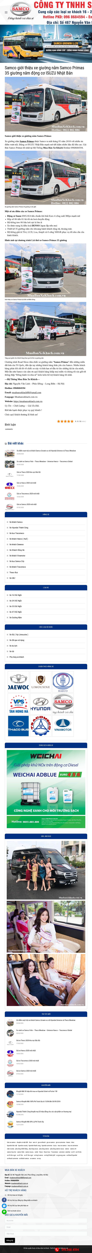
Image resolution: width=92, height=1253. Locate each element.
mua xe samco (62, 1145)
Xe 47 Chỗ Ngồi (15, 612)
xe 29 (73, 1152)
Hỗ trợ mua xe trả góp (15, 1195)
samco (67, 1149)
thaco (41, 1152)
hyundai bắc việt (12, 1145)
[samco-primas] (46, 104)
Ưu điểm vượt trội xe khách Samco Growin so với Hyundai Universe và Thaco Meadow (46, 451)
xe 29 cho (78, 1152)
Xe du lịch (13, 646)
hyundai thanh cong (35, 1145)
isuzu (55, 1145)
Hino (72, 1142)
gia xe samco (51, 1142)
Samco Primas (27, 141)
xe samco (33, 1158)
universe (61, 1152)
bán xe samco (11, 1142)
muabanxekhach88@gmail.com (26, 392)
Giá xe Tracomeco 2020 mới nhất (28, 494)
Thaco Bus (13, 572)
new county (10, 1149)
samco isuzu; (29, 1152)
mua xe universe (73, 1145)
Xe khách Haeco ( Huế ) (18, 539)
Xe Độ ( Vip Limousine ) (18, 634)
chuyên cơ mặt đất (22, 1142)
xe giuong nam (60, 1155)
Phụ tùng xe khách (16, 657)
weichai (68, 1152)
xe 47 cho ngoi (28, 1155)
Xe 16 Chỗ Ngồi (15, 595)
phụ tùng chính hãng (21, 1149)
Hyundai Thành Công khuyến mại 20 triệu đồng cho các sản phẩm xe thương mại (43, 1112)
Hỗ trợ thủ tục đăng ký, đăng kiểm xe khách (22, 1200)
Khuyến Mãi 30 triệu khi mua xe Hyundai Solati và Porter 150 (36, 1091)
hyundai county (23, 1145)
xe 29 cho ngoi (11, 1155)
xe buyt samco (38, 1155)
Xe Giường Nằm (15, 617)
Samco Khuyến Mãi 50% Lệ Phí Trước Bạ (30, 1122)
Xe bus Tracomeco (16, 533)
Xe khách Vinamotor (17, 555)
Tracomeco (54, 1152)
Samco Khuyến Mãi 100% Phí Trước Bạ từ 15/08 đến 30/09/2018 (38, 1101)
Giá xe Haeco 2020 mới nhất (26, 483)
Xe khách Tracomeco (17, 567)
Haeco (68, 1142)
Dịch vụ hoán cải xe (14, 1211)
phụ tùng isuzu (33, 1149)
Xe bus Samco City (16, 561)
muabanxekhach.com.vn (19, 1183)
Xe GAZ (12, 578)
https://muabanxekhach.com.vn (28, 401)
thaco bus (47, 1152)
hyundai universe (47, 1145)
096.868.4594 (70, 1249)
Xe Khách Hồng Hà (16, 550)
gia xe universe (60, 1142)
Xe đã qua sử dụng (16, 640)
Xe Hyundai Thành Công (18, 527)
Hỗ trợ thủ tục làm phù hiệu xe (18, 1205)
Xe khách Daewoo (16, 544)
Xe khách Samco (16, 522)
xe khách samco (24, 1158)
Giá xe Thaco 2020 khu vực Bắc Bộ (28, 472)
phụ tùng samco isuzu (57, 1149)
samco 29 (73, 1149)
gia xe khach (42, 1142)
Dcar (30, 1142)
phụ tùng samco (44, 1149)
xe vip (39, 1158)
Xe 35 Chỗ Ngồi (15, 606)
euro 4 (35, 1142)
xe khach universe (12, 1158)
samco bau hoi (11, 1152)
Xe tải (11, 651)
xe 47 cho (20, 1155)
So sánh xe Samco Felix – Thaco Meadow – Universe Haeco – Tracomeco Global (44, 461)
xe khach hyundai (71, 1155)
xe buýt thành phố (49, 1155)
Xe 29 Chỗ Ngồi (15, 600)
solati (36, 1152)
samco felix (20, 1152)
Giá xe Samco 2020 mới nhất (27, 504)
